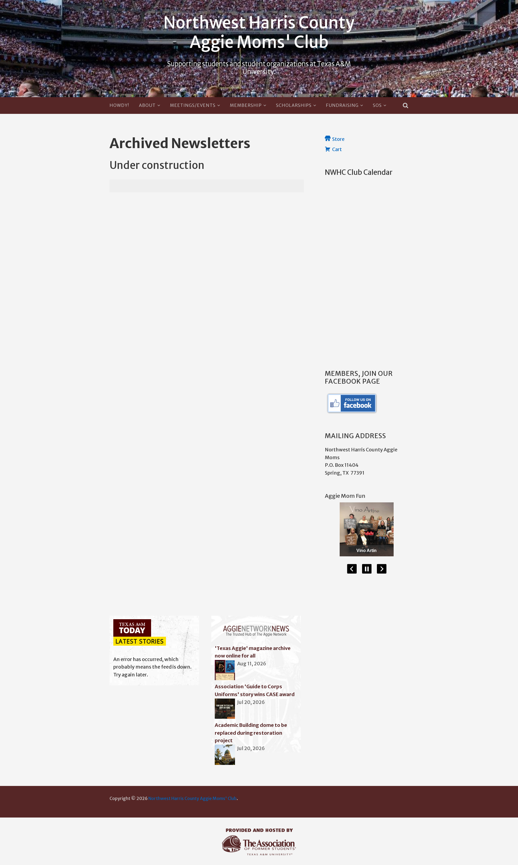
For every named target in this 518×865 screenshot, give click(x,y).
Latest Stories (139, 641)
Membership (246, 105)
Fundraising (342, 105)
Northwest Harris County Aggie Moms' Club (259, 32)
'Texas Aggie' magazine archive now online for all (253, 652)
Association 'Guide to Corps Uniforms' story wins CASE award (255, 690)
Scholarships (294, 105)
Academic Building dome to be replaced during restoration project (251, 733)
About (147, 105)
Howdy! (119, 105)
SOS (377, 105)
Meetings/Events (193, 105)
